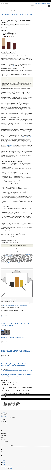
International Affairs (4, 421)
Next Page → (17, 251)
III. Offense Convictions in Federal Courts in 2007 (11, 402)
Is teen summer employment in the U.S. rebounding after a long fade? (16, 393)
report (5, 258)
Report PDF (4, 396)
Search (32, 5)
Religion (2, 427)
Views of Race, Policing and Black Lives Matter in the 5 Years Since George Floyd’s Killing (16, 364)
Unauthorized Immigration (23, 305)
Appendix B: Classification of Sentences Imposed (11, 405)
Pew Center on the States (10, 145)
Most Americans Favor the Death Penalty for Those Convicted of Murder (16, 324)
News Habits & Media (4, 441)
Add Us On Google (4, 27)
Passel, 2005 (28, 254)
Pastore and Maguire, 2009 (13, 143)
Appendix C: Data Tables (7, 406)
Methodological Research (5, 443)
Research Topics (5, 9)
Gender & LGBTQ (3, 432)
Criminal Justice (5, 305)
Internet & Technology (4, 439)
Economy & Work (3, 435)
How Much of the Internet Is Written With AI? (11, 382)
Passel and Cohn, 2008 (8, 255)
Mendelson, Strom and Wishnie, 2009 (13, 262)
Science (2, 437)
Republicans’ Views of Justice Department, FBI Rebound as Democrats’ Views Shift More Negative (16, 350)
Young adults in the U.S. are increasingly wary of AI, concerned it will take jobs (17, 388)
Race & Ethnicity (17, 305)
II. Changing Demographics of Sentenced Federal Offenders (13, 401)
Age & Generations (4, 430)
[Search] (49, 6)
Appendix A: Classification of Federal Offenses (10, 404)
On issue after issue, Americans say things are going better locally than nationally (16, 375)
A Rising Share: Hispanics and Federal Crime (10, 400)
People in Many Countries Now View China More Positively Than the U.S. (16, 390)
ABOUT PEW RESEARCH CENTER (5, 466)
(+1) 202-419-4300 (3, 416)
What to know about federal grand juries (13, 338)
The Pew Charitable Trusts (13, 468)
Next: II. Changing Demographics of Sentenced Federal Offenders (16, 245)
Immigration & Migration (11, 305)
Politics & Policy (3, 419)
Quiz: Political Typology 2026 (8, 384)
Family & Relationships (5, 433)
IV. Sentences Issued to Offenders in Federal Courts (11, 403)
